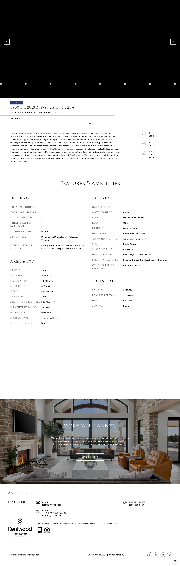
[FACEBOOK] (149, 554)
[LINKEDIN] (163, 554)
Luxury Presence (30, 554)
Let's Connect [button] (90, 457)
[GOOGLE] (169, 554)
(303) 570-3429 (136, 505)
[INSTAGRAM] (156, 554)
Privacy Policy (116, 554)
